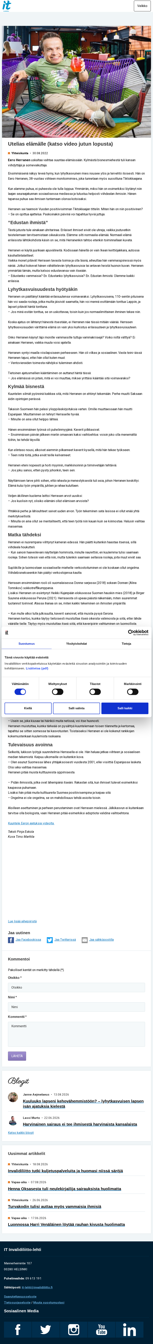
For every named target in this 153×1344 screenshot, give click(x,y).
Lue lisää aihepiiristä (22, 921)
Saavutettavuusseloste (20, 1296)
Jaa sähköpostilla (101, 940)
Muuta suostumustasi (48, 1302)
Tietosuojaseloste (17, 1302)
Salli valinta (76, 708)
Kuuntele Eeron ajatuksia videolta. (31, 823)
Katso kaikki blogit (21, 1133)
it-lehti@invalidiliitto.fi (37, 1287)
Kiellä (28, 708)
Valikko (142, 6)
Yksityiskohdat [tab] (76, 643)
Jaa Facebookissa (28, 940)
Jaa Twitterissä (65, 940)
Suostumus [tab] (27, 643)
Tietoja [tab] (126, 643)
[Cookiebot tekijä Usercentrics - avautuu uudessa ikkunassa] (131, 633)
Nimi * (12, 997)
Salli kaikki (125, 708)
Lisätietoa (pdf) (37, 668)
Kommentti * (17, 1016)
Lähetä (17, 1056)
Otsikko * (15, 977)
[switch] (57, 692)
